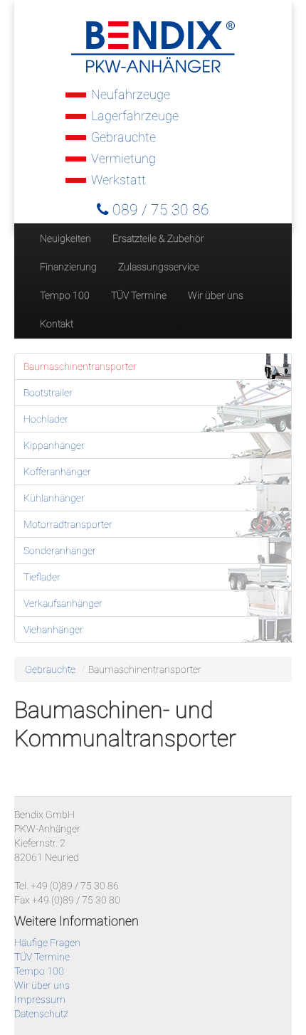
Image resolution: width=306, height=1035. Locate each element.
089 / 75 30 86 (159, 209)
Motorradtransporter (67, 524)
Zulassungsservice (158, 266)
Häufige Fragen (47, 942)
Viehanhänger (53, 629)
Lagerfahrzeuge (135, 115)
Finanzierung (68, 266)
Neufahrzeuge (130, 94)
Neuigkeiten (65, 238)
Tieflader (41, 577)
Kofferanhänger (57, 471)
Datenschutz (41, 1013)
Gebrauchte (123, 136)
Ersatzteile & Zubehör (158, 238)
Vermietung (123, 158)
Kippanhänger (54, 445)
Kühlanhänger (54, 498)
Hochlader (45, 419)
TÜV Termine (139, 295)
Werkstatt (118, 179)
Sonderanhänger (59, 550)
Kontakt (56, 323)
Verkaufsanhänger (62, 603)
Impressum (39, 999)
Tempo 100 (65, 295)
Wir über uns (215, 295)
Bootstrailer (48, 392)
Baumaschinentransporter (80, 366)
